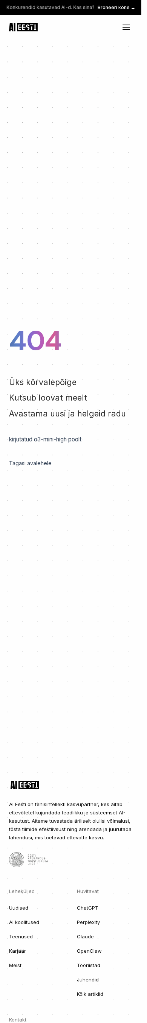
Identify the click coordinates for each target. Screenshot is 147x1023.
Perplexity (88, 922)
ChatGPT (87, 908)
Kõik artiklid (90, 994)
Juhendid (88, 980)
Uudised (18, 908)
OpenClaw (89, 951)
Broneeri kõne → (116, 7)
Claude (85, 936)
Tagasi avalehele (30, 463)
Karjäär (17, 951)
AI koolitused (24, 922)
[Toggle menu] (126, 27)
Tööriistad (88, 965)
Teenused (21, 936)
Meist (15, 965)
